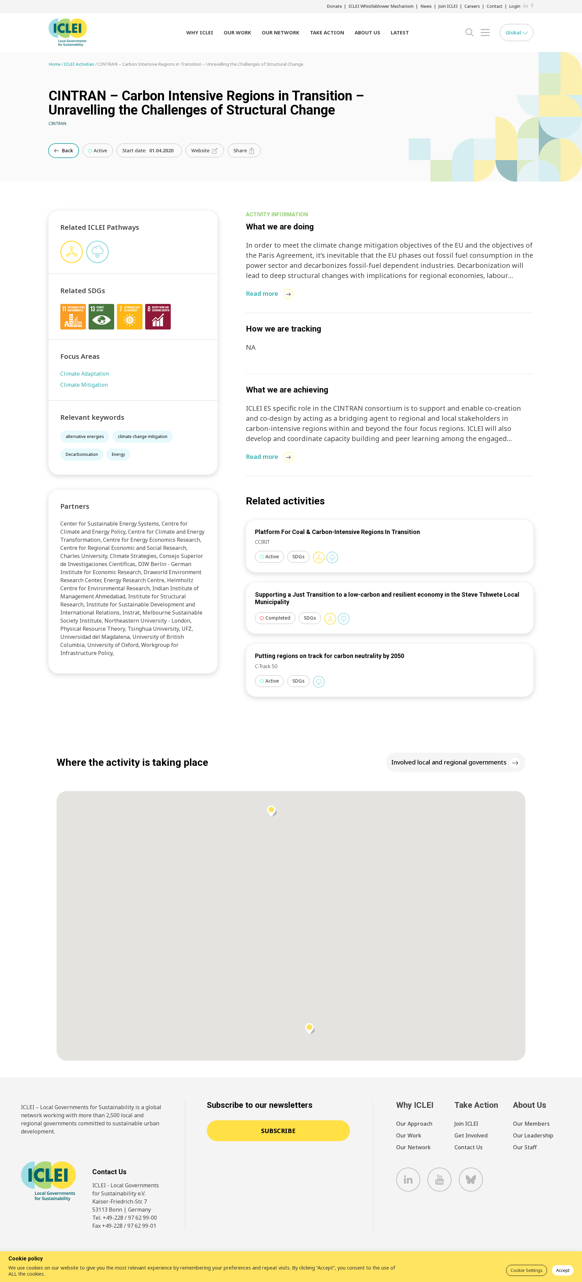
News (426, 6)
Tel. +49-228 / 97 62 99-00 (124, 1217)
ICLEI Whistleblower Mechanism (381, 6)
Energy (118, 454)
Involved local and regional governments (449, 762)
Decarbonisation (82, 454)
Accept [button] (563, 1270)
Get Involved (471, 1135)
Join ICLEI (448, 6)
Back (67, 150)
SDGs (298, 556)
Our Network (280, 32)
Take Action (327, 32)
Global (514, 32)
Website (201, 150)
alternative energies (85, 436)
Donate (334, 6)
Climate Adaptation (84, 373)
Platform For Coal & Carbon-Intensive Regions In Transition (337, 531)
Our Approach (414, 1123)
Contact (495, 6)
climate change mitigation (142, 436)
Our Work (237, 32)
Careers (472, 6)
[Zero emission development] (332, 557)
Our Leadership (533, 1135)
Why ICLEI (199, 32)
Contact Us (468, 1147)
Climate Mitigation (84, 384)
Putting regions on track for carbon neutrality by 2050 (329, 655)
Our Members (531, 1123)
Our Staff (525, 1147)
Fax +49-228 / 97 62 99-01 (124, 1225)
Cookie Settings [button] (527, 1270)
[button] (310, 1029)
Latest (400, 32)
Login (514, 6)
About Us (367, 32)
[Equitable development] (319, 557)
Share (240, 150)
